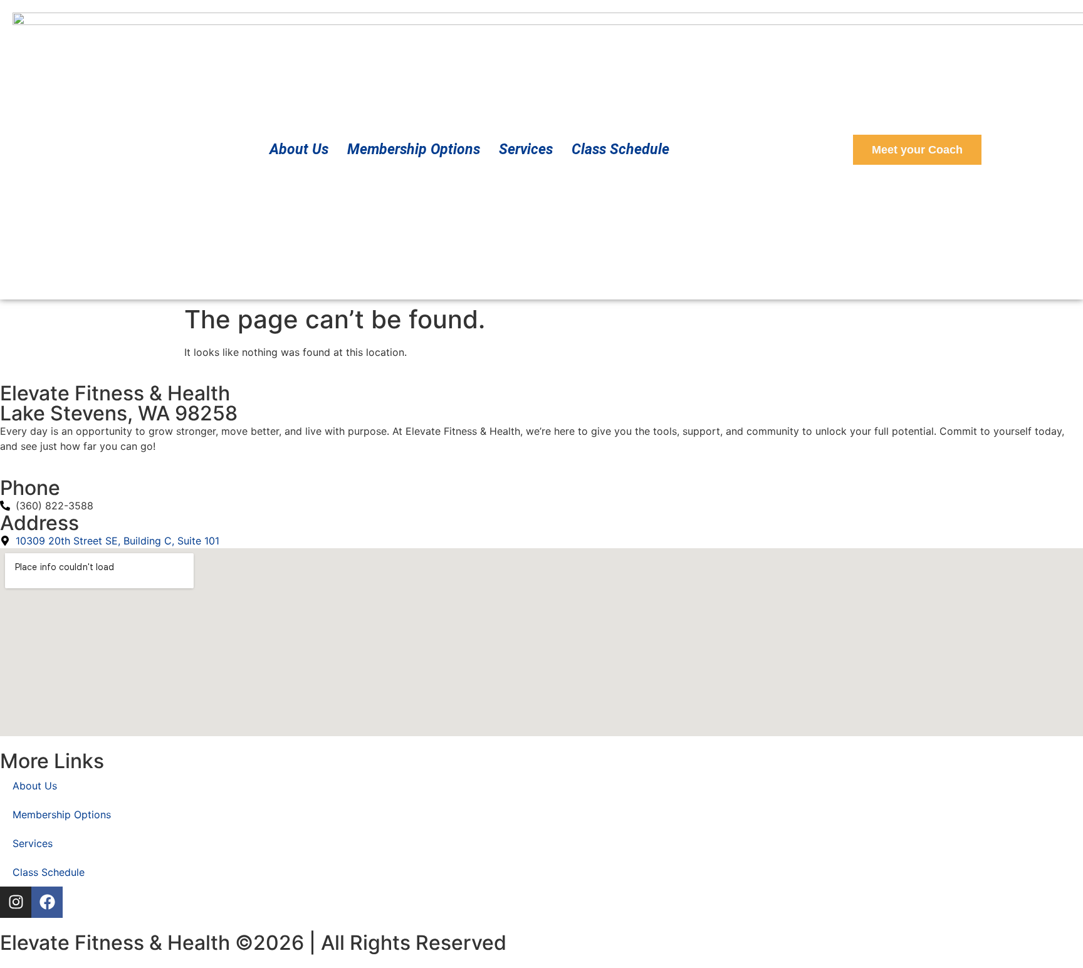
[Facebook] (47, 902)
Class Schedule (620, 149)
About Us (298, 149)
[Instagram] (15, 902)
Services (526, 149)
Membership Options (413, 149)
